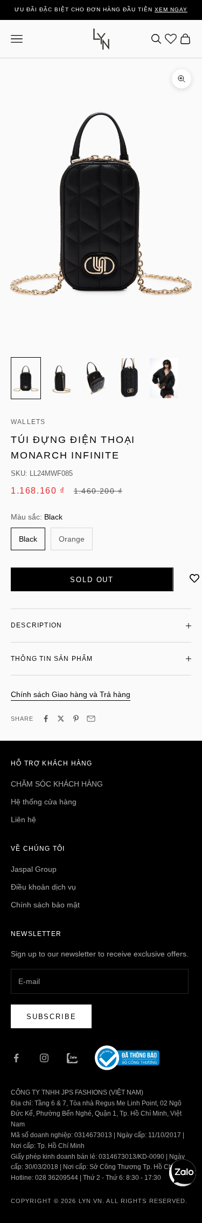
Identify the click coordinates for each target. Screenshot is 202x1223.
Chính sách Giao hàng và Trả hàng (70, 694)
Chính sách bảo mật (45, 904)
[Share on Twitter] (61, 718)
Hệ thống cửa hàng (43, 801)
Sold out (92, 580)
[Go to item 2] (60, 378)
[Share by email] (91, 718)
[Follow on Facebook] (16, 1058)
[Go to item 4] (129, 378)
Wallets (28, 422)
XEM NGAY (171, 9)
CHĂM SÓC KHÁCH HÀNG (57, 784)
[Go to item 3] (95, 378)
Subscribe (51, 1017)
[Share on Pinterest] (76, 718)
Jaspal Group (34, 869)
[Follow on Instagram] (44, 1058)
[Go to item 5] (164, 378)
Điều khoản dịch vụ (43, 887)
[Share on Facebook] (45, 718)
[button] (182, 1172)
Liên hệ (23, 819)
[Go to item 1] (26, 378)
